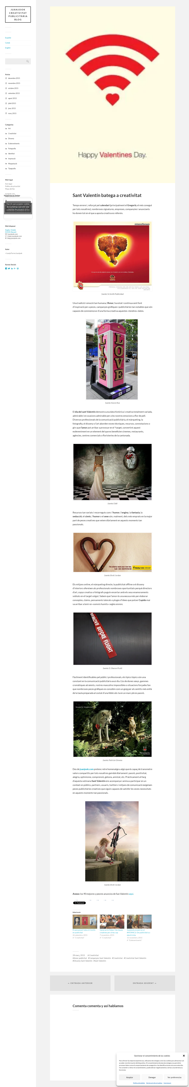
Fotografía (12, 149)
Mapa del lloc (10, 189)
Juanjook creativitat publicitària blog (18, 14)
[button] (184, 1055)
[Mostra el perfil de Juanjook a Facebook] (6, 268)
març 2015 (12, 113)
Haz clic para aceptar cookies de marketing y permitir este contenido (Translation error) (18, 207)
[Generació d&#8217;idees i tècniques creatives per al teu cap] (112, 922)
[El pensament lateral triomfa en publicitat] (85, 922)
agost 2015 (12, 98)
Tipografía (12, 168)
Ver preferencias (175, 1077)
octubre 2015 (13, 88)
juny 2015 (12, 108)
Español (8, 38)
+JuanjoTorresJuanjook (13, 253)
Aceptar (129, 1077)
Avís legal (8, 184)
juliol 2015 (12, 103)
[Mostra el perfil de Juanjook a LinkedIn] (12, 268)
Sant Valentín (100, 961)
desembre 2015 (14, 78)
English (7, 48)
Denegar (152, 1077)
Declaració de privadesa (154, 1083)
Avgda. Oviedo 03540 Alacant (10, 231)
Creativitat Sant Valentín (135, 958)
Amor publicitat (80, 958)
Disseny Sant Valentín (83, 961)
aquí (131, 893)
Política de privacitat (12, 186)
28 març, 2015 (79, 955)
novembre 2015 (14, 83)
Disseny (11, 138)
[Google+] (15, 268)
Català (7, 43)
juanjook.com (10, 194)
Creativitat (12, 133)
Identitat (11, 154)
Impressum (167, 1083)
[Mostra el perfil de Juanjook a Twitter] (9, 268)
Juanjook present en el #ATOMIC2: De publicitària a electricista (138, 932)
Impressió (11, 159)
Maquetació (12, 164)
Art (9, 128)
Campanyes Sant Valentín (100, 958)
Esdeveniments (14, 143)
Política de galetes (139, 1083)
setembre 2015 (14, 93)
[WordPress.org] (18, 268)
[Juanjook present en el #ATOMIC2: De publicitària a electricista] (139, 922)
